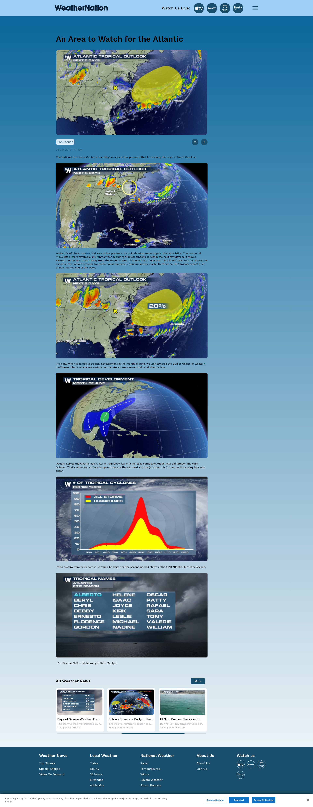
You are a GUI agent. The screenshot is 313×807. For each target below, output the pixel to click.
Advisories (97, 785)
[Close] (307, 800)
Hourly (94, 768)
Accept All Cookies (263, 800)
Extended (96, 779)
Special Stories (49, 768)
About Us (203, 763)
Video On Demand (51, 774)
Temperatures (150, 768)
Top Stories (47, 763)
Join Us (202, 768)
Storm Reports (150, 785)
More (198, 681)
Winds (144, 774)
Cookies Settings (215, 800)
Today (94, 763)
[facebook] (204, 142)
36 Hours (96, 774)
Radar (144, 763)
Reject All (239, 800)
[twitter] (195, 142)
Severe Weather (151, 779)
